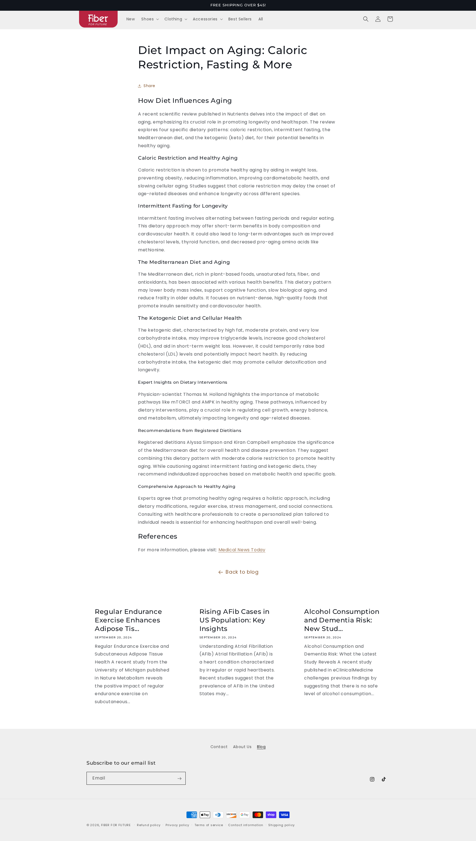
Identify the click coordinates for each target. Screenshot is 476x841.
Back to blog (242, 571)
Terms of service (208, 825)
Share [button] (149, 85)
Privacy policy (177, 825)
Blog (261, 746)
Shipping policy (281, 825)
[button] (149, 19)
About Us (242, 746)
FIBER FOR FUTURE (116, 825)
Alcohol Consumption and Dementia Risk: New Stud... (341, 620)
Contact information (245, 825)
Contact (219, 746)
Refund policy (148, 825)
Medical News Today (242, 550)
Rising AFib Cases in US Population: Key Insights (234, 620)
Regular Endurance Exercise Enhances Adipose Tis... (128, 620)
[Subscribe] (179, 778)
